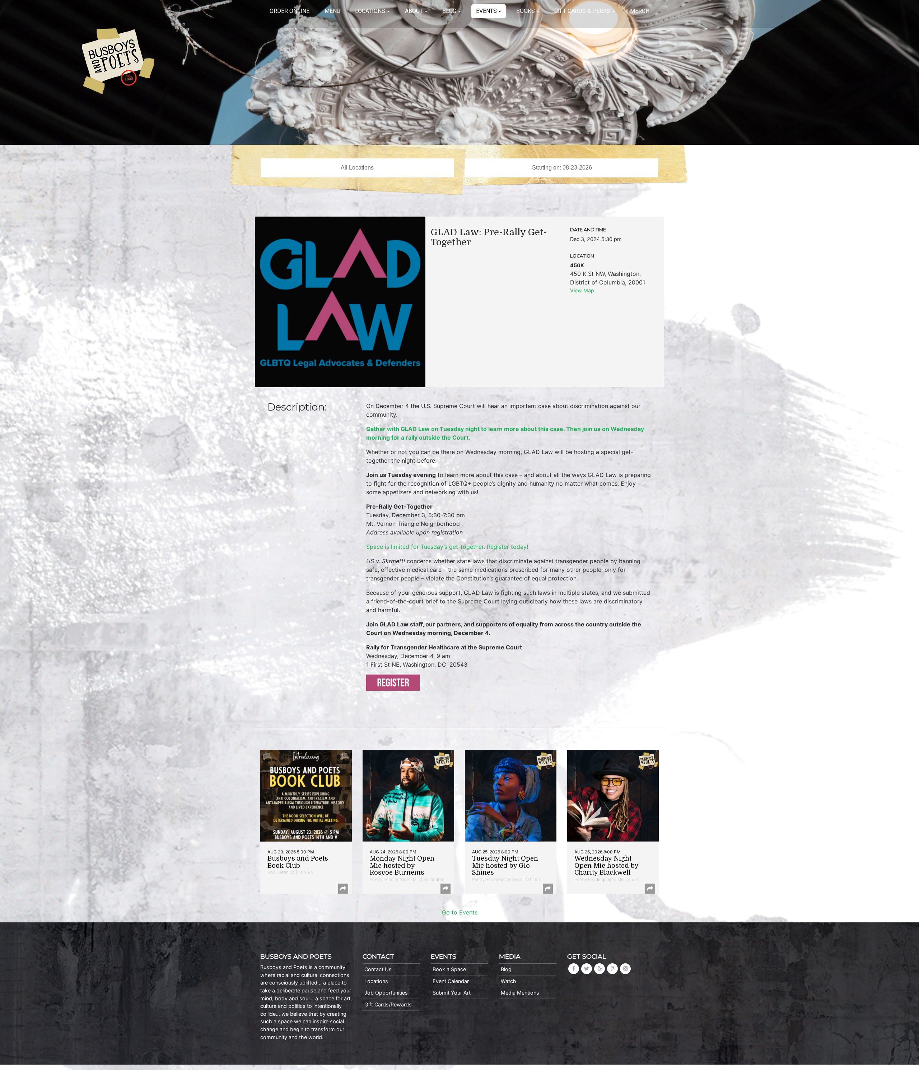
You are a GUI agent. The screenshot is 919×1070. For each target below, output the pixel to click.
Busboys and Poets (118, 61)
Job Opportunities (386, 993)
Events (486, 11)
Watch (508, 981)
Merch (639, 11)
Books (525, 11)
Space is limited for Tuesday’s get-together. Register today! (447, 546)
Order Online (289, 11)
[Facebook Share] (343, 889)
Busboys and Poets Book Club (297, 862)
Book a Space (449, 969)
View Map (582, 290)
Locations (370, 11)
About (414, 11)
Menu (332, 11)
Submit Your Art (452, 993)
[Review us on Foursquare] (612, 968)
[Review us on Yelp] (599, 968)
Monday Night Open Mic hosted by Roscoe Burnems (402, 865)
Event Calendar (451, 981)
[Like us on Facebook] (573, 968)
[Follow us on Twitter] (586, 968)
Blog (449, 11)
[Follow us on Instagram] (625, 968)
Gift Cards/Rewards (388, 1004)
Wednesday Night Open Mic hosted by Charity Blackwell (606, 865)
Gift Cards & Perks (582, 11)
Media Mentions (520, 993)
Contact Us (378, 969)
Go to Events (459, 912)
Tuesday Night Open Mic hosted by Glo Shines (505, 865)
